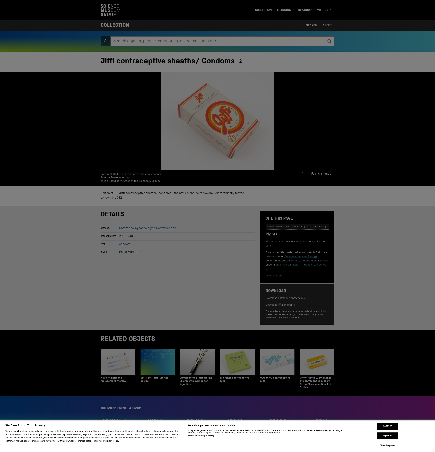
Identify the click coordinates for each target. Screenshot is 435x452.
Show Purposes (387, 446)
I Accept (387, 426)
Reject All (387, 436)
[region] (217, 436)
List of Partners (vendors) (201, 436)
